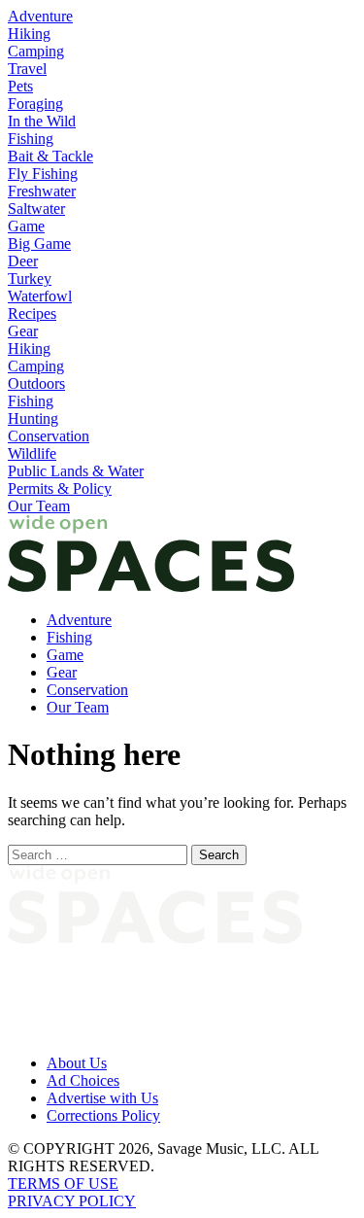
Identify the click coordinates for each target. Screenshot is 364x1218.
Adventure (40, 16)
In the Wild (42, 121)
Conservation (48, 436)
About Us (77, 1063)
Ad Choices (83, 1080)
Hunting (33, 418)
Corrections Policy (103, 1115)
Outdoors (36, 383)
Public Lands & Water (76, 471)
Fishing (30, 138)
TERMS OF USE (63, 1183)
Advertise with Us (102, 1098)
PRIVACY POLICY (72, 1201)
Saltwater (36, 208)
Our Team (39, 506)
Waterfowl (40, 296)
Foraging (35, 103)
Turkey (29, 278)
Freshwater (42, 191)
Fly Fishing (43, 173)
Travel (27, 68)
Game (26, 226)
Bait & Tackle (50, 156)
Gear (23, 331)
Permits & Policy (60, 488)
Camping (36, 51)
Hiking (29, 33)
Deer (23, 261)
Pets (20, 86)
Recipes (32, 313)
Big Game (39, 243)
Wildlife (32, 453)
